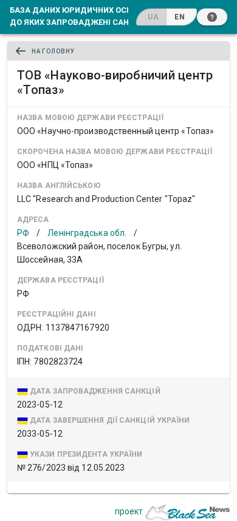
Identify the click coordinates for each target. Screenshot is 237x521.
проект (129, 511)
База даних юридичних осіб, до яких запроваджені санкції (77, 15)
